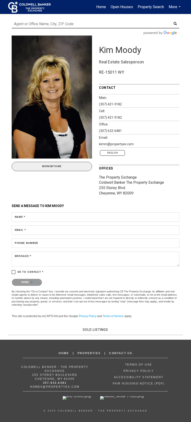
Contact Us (120, 353)
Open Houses (122, 7)
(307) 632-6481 (110, 131)
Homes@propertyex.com (55, 386)
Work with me (51, 166)
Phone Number (26, 243)
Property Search (151, 7)
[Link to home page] (31, 7)
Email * (20, 230)
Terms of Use (138, 364)
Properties (89, 353)
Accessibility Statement (139, 377)
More (175, 9)
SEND (25, 282)
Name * (20, 216)
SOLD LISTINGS (95, 330)
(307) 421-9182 (110, 104)
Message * (23, 256)
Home (101, 7)
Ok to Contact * (30, 271)
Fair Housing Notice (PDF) (139, 383)
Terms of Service (113, 316)
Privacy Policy (87, 316)
